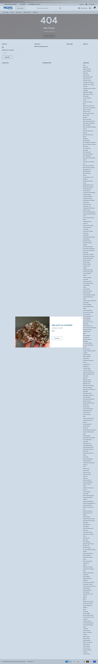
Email (53, 330)
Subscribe (57, 338)
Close (81, 318)
